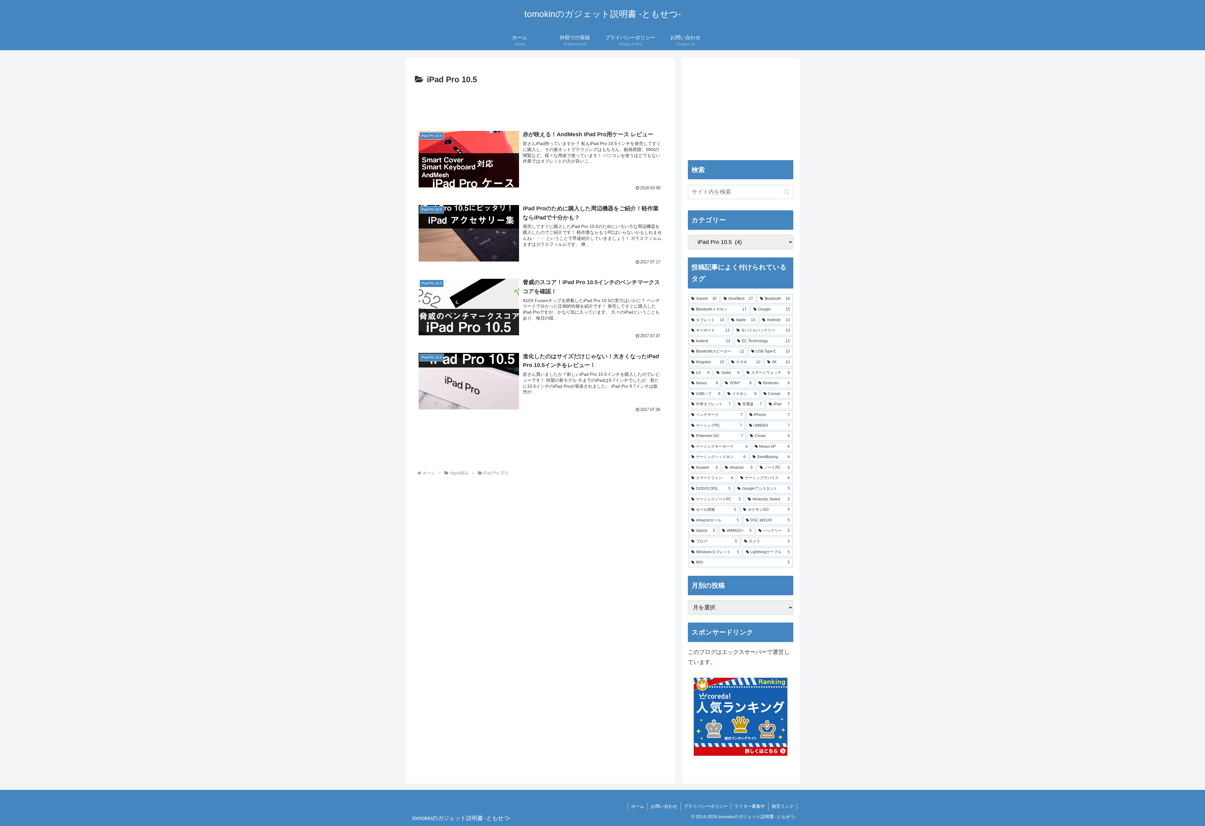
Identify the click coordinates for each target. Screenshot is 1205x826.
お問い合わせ (664, 806)
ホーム (637, 806)
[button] (469, 159)
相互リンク (783, 806)
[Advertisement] (540, 104)
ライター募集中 (749, 806)
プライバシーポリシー (706, 806)
